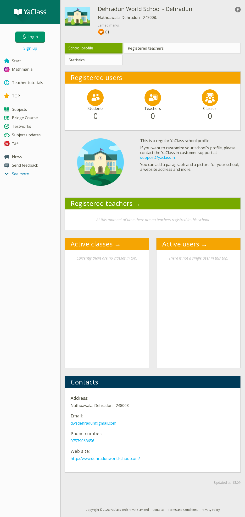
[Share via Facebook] (238, 9)
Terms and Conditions (183, 510)
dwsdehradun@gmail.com (93, 423)
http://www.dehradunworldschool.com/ (105, 458)
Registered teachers (146, 48)
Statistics (77, 60)
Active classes (92, 244)
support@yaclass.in (157, 157)
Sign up (30, 48)
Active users (180, 244)
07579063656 (82, 440)
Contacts (158, 510)
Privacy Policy (211, 510)
